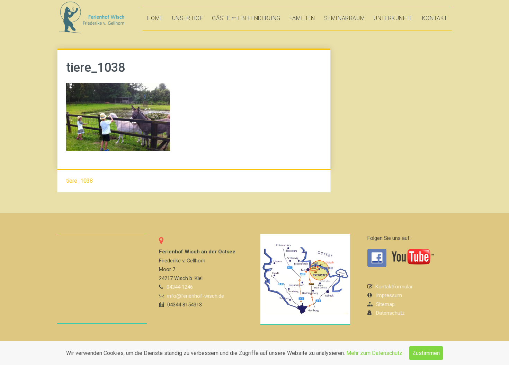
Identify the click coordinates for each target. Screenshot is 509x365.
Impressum (389, 295)
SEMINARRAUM (344, 18)
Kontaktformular (394, 287)
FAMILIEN (302, 18)
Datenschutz (390, 313)
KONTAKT (434, 18)
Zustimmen (426, 353)
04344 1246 (180, 287)
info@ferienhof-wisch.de (195, 296)
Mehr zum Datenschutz (374, 353)
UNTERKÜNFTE (393, 18)
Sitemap (385, 304)
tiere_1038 (79, 180)
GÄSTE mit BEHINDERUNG (246, 18)
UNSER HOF (187, 18)
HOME (155, 18)
